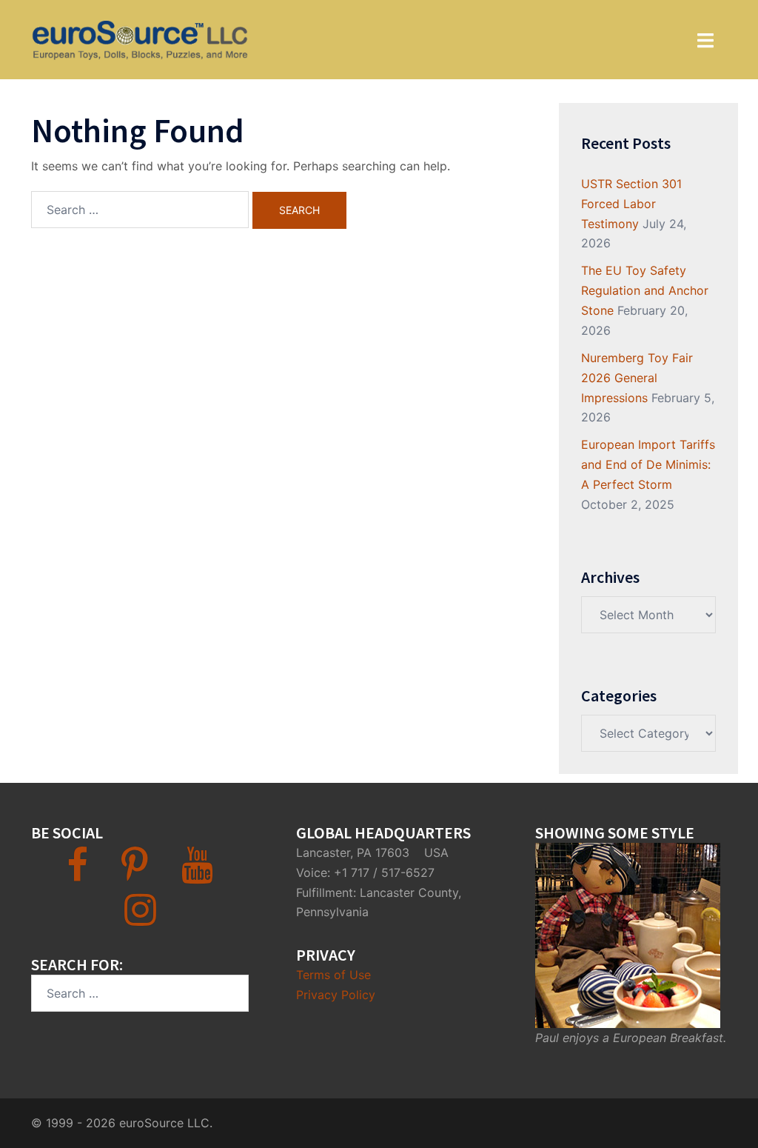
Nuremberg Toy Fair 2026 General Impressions (637, 377)
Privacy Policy (335, 994)
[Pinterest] (134, 874)
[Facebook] (77, 874)
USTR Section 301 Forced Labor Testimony (631, 203)
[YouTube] (197, 874)
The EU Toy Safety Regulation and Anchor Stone (644, 290)
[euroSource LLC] (139, 38)
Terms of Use (333, 974)
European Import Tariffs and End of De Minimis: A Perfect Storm (648, 464)
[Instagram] (140, 918)
